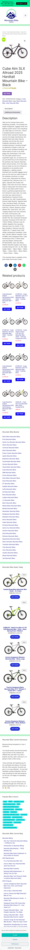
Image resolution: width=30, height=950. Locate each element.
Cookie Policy (11, 947)
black (10, 801)
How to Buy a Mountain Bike (13, 891)
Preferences (15, 944)
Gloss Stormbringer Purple (10, 827)
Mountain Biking (7, 838)
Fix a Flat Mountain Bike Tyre (13, 861)
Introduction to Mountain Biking (14, 846)
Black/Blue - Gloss (18, 801)
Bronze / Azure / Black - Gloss (11, 806)
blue (18, 804)
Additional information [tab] (12, 112)
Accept (15, 935)
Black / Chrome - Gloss (9, 804)
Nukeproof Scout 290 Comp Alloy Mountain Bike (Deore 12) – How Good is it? (14, 905)
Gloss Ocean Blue (8, 822)
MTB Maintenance (8, 858)
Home (4, 32)
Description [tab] (9, 108)
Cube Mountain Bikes (13, 32)
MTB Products (7, 881)
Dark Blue (6, 812)
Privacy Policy (18, 947)
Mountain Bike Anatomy (11, 868)
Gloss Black (23, 814)
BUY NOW (7, 93)
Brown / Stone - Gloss (8, 809)
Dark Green (13, 812)
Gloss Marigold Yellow (9, 819)
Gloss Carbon (7, 817)
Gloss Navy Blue (20, 819)
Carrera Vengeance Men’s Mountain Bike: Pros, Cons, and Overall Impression (15, 886)
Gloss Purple (17, 822)
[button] (24, 40)
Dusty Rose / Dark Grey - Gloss (11, 814)
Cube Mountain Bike (12, 103)
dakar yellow (18, 809)
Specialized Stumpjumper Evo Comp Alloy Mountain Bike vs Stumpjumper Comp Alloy (15, 926)
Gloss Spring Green (8, 825)
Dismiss (15, 939)
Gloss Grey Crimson (17, 817)
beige (5, 801)
